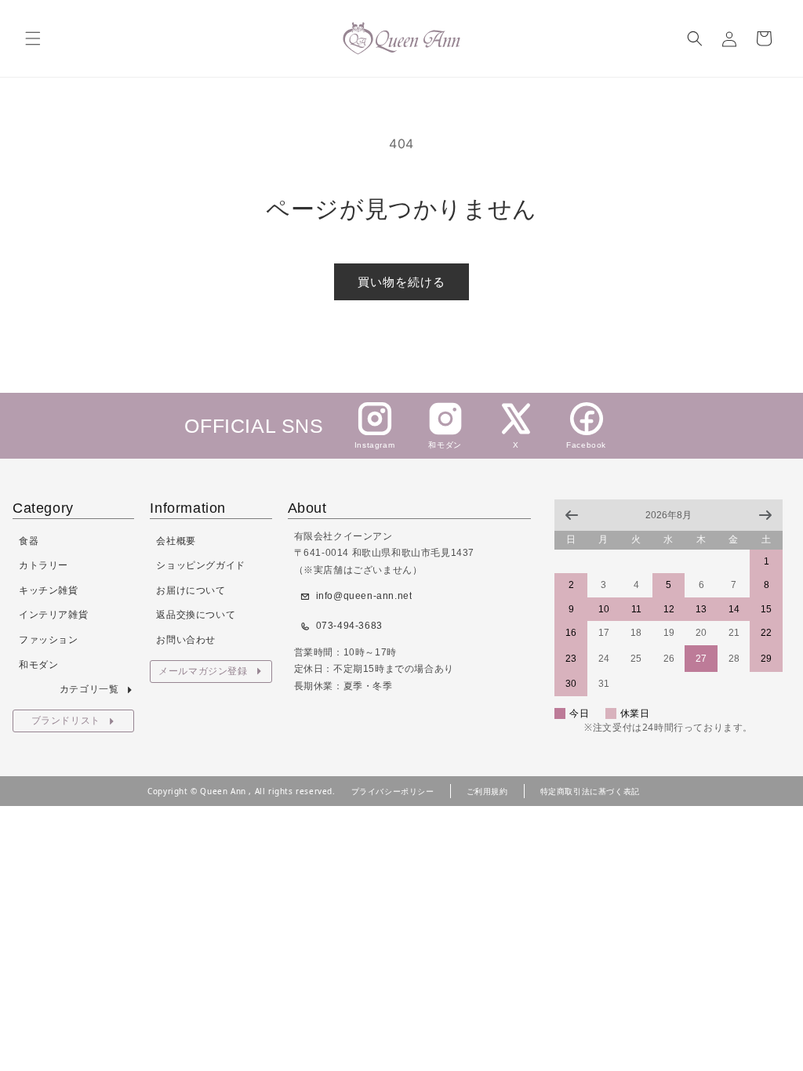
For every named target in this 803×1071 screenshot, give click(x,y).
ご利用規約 (487, 791)
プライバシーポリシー (392, 791)
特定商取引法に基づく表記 (590, 791)
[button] (33, 38)
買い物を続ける (401, 281)
